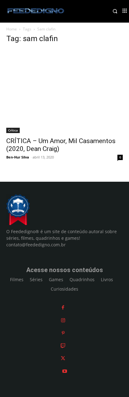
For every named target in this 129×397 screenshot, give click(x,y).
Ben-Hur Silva (17, 157)
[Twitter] (63, 358)
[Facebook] (63, 307)
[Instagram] (63, 320)
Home (11, 29)
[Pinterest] (63, 332)
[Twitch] (63, 345)
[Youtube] (64, 371)
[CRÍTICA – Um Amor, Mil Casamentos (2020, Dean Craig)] (64, 91)
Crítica (13, 130)
